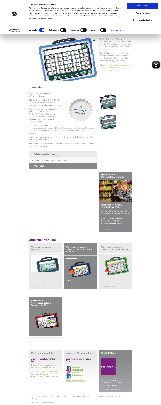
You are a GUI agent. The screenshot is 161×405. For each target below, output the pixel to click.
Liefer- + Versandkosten (39, 396)
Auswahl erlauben (143, 13)
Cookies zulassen (143, 6)
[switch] (63, 30)
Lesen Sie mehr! (107, 229)
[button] (94, 40)
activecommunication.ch (48, 376)
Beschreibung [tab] (37, 87)
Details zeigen (116, 30)
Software (102, 67)
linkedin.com (77, 375)
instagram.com (78, 372)
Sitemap (34, 399)
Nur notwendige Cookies (142, 20)
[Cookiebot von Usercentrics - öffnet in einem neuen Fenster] (14, 30)
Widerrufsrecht (62, 396)
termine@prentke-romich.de (42, 367)
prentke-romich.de (49, 371)
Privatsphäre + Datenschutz (82, 396)
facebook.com (78, 367)
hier (71, 160)
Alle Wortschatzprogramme (120, 65)
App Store (115, 58)
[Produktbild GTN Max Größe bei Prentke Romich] (107, 100)
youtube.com (77, 370)
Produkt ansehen (38, 286)
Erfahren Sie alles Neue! (111, 389)
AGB (52, 396)
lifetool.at (44, 374)
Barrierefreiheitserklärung (106, 396)
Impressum (123, 396)
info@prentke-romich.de (76, 381)
